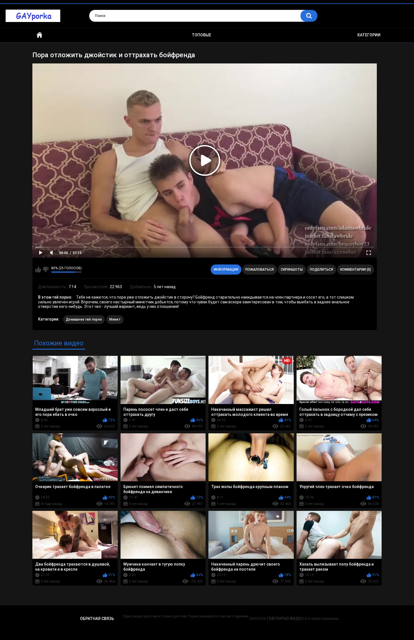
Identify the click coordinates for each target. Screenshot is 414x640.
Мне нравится (38, 269)
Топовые (201, 35)
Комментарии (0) (355, 270)
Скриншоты (292, 270)
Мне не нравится (45, 269)
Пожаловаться (259, 270)
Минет (115, 319)
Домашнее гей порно (84, 319)
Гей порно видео (285, 618)
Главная (39, 35)
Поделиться (321, 270)
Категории (368, 35)
